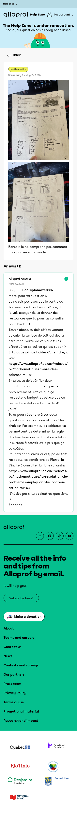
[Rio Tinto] (20, 767)
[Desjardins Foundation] (20, 781)
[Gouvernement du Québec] (20, 748)
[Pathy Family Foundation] (56, 748)
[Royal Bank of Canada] (56, 781)
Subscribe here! (21, 598)
